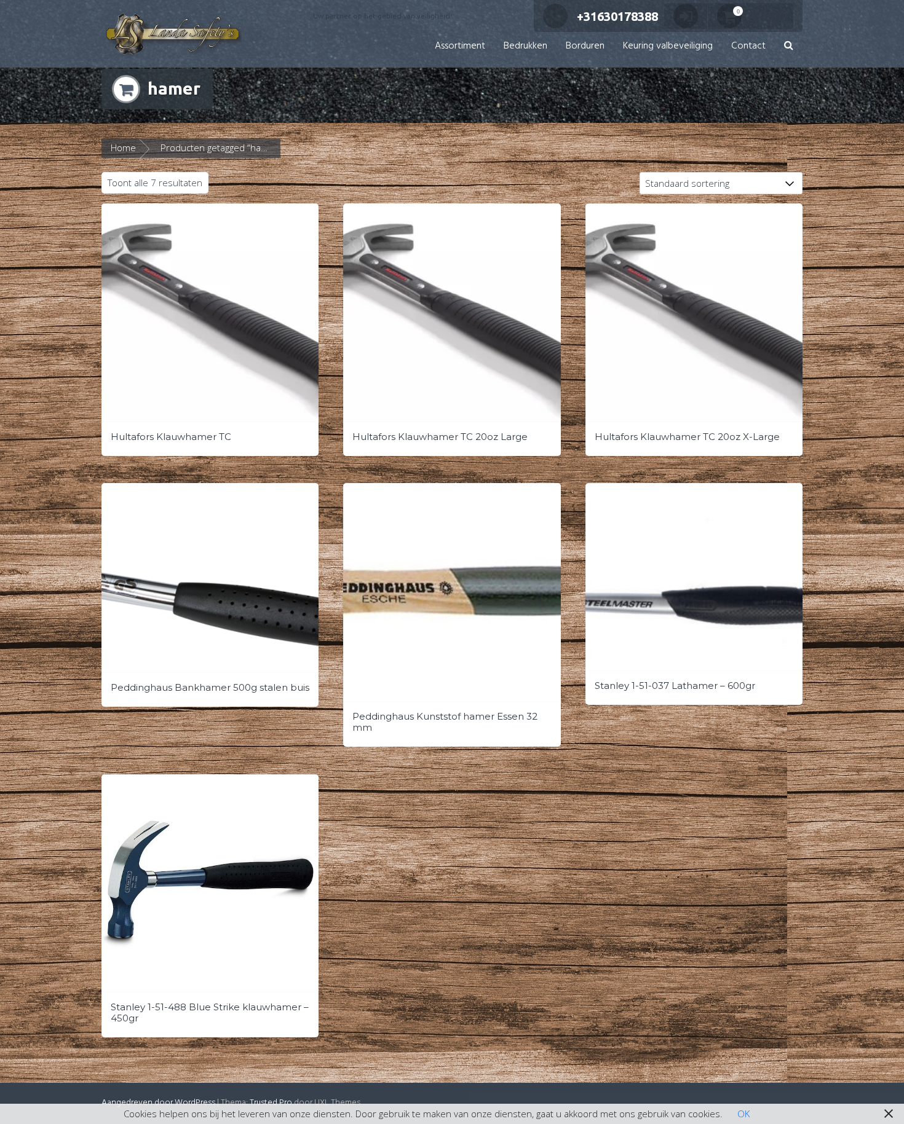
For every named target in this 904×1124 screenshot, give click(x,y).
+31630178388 (617, 16)
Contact (748, 46)
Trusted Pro (271, 1103)
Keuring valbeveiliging (668, 46)
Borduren (585, 46)
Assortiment (460, 46)
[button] (789, 46)
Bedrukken (525, 46)
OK (743, 1113)
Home (123, 147)
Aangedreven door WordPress (158, 1103)
